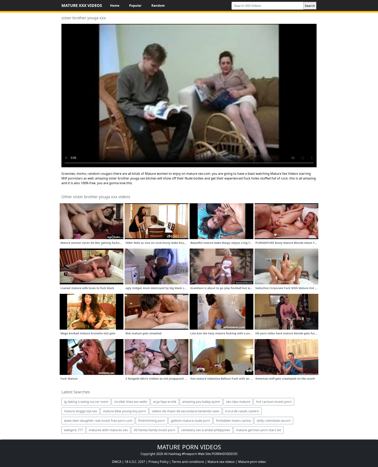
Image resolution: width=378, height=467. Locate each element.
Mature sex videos (221, 462)
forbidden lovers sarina (233, 420)
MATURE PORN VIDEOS (189, 447)
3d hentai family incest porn (154, 430)
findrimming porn (151, 420)
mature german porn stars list (258, 430)
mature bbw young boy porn (124, 411)
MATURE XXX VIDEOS (81, 5)
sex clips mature (238, 401)
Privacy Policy (158, 462)
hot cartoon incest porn (274, 401)
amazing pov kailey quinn (201, 401)
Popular (135, 5)
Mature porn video (252, 462)
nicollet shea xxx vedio (130, 401)
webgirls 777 (73, 430)
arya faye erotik (164, 401)
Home (114, 5)
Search (310, 6)
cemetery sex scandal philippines (205, 430)
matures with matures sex (108, 430)
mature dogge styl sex (80, 411)
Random (158, 5)
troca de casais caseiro (242, 411)
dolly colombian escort (274, 420)
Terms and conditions (188, 462)
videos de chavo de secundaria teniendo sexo (185, 411)
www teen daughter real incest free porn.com (98, 420)
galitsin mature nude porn (190, 420)
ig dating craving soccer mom (86, 401)
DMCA (116, 462)
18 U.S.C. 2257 (135, 462)
